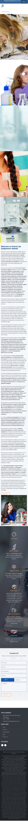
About (24, 1)
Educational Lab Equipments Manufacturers (11, 768)
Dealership (14, 635)
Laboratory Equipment (20, 760)
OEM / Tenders (14, 551)
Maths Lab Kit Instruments (14, 769)
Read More (5, 493)
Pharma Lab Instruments (10, 760)
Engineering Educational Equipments (13, 764)
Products (5, 729)
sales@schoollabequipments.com (11, 721)
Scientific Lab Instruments (12, 772)
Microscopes (15, 763)
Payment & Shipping (14, 614)
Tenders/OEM (6, 732)
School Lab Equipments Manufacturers (18, 767)
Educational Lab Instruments (18, 774)
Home (4, 727)
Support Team (14, 571)
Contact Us (5, 736)
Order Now (14, 538)
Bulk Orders (14, 590)
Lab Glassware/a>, (13, 770)
